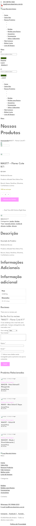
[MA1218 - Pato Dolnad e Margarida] (13, 379)
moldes (8, 226)
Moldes (17, 221)
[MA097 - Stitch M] (13, 417)
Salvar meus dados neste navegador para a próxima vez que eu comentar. (13, 357)
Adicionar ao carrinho (9, 199)
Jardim (7, 141)
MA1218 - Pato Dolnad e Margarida (10, 386)
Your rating (4, 330)
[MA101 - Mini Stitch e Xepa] (13, 399)
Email (3, 349)
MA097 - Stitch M (8, 422)
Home (3, 141)
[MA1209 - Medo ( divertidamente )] (13, 434)
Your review (5, 333)
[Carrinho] (1, 6)
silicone (14, 226)
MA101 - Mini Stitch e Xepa (11, 405)
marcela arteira (10, 224)
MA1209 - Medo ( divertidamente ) (8, 441)
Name (3, 343)
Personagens (10, 382)
